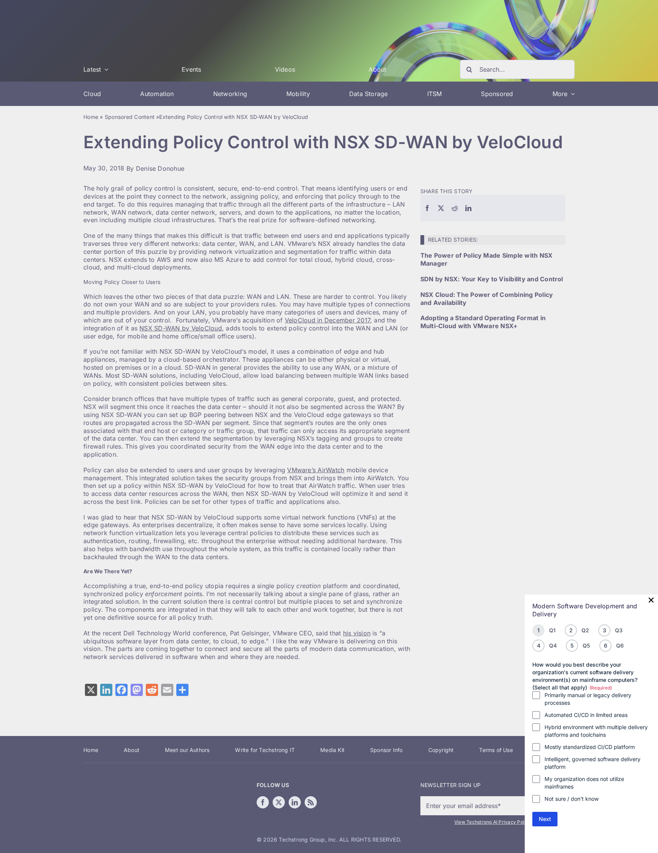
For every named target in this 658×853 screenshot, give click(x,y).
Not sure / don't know (572, 798)
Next (545, 819)
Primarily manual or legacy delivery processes (588, 699)
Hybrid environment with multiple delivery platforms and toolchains (596, 731)
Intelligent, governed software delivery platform (592, 763)
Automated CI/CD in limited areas (586, 715)
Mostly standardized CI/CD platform (590, 747)
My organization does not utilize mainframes (584, 783)
